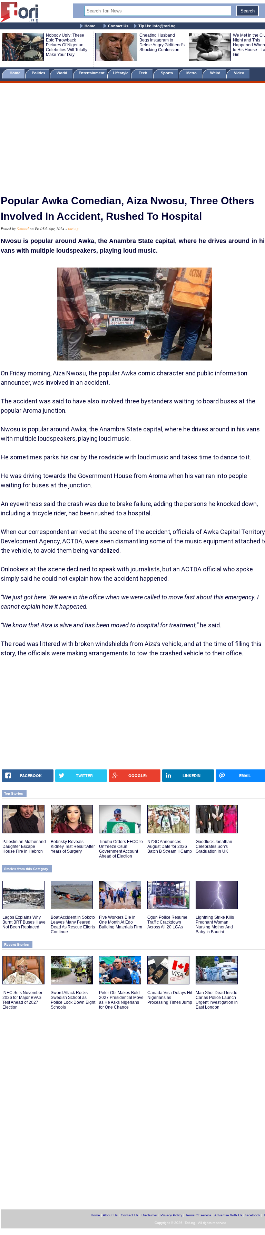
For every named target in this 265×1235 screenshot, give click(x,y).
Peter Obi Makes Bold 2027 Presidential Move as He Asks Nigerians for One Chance (121, 1000)
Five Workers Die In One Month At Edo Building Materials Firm (120, 922)
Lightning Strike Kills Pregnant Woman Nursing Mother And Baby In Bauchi (215, 924)
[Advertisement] (132, 135)
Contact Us (118, 26)
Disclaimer (149, 1215)
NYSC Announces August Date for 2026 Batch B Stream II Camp (169, 846)
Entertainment (92, 73)
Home (90, 26)
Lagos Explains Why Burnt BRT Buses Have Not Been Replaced (24, 922)
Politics (39, 73)
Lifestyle (120, 73)
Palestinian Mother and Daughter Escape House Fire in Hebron (24, 846)
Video (239, 73)
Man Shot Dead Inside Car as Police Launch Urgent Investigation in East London (217, 1000)
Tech (144, 73)
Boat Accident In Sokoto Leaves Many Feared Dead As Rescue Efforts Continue (73, 924)
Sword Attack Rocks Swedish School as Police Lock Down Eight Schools (73, 1000)
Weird (216, 73)
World (62, 73)
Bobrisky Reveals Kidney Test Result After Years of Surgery (73, 846)
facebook (252, 1215)
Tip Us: (157, 26)
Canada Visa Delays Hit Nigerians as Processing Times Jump (169, 997)
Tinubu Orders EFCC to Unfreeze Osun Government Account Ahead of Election (121, 849)
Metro (192, 73)
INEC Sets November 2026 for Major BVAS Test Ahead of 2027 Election (22, 1000)
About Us (110, 1215)
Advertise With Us (228, 1215)
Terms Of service (198, 1215)
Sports (167, 73)
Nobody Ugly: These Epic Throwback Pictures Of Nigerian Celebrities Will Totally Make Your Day (66, 45)
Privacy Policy (171, 1215)
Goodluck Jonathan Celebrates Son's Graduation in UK (214, 846)
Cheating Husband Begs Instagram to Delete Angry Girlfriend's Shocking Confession (162, 42)
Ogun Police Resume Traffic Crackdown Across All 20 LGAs (167, 922)
